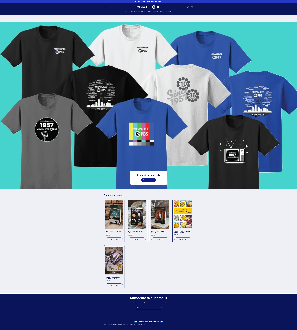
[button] (105, 7)
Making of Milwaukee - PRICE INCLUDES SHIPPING (114, 278)
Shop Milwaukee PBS (113, 324)
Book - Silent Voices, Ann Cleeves (135, 232)
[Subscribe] (161, 307)
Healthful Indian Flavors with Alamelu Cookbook (182, 231)
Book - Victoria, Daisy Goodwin (157, 232)
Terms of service (141, 324)
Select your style (148, 180)
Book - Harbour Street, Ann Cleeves (114, 232)
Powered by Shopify (123, 324)
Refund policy (132, 324)
